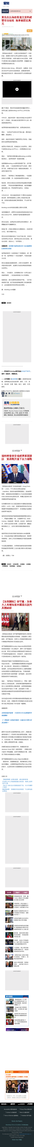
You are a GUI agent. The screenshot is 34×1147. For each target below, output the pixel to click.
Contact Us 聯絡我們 (11, 1112)
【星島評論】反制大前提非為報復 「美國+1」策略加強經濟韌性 (21, 956)
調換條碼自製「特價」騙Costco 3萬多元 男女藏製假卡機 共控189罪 (21, 898)
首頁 (4, 6)
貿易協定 (19, 566)
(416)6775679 (25, 371)
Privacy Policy (23, 1109)
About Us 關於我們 (24, 1112)
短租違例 (9, 303)
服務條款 (16, 1115)
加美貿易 (9, 564)
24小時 (9, 892)
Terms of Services (9, 1115)
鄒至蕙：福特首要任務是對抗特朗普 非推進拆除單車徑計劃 (21, 934)
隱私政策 (29, 1109)
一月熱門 (24, 892)
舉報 (30, 31)
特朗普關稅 (12, 566)
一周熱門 (17, 892)
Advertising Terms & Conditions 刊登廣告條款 (17, 1124)
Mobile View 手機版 (17, 1139)
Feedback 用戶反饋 (26, 1115)
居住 (8, 6)
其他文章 (5, 11)
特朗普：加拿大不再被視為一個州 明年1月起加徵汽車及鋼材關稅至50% (21, 942)
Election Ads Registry (17, 1121)
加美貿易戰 (15, 564)
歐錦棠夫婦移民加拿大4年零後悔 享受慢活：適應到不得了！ (21, 912)
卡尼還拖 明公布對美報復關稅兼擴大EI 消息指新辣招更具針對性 (21, 949)
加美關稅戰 (5, 566)
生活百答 (14, 379)
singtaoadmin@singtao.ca (25, 1134)
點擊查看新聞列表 (15, 11)
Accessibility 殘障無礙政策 (10, 1109)
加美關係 (22, 564)
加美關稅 (28, 564)
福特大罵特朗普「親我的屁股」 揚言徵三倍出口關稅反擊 (21, 964)
